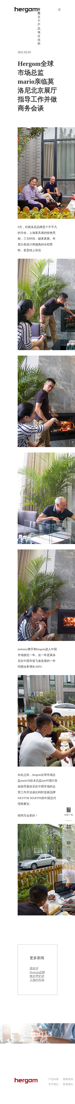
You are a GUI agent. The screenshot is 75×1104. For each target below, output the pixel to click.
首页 (39, 11)
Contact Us (37, 1033)
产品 (39, 26)
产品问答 (53, 1079)
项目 (39, 34)
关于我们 (53, 1084)
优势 (39, 41)
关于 (39, 18)
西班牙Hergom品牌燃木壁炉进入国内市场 (37, 974)
